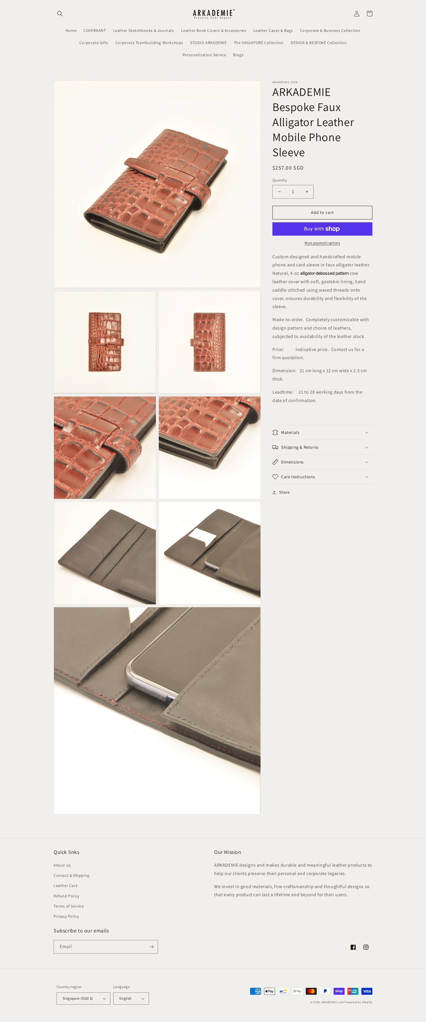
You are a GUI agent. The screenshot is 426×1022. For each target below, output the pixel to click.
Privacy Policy (66, 916)
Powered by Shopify (358, 1002)
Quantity (279, 180)
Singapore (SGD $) (78, 998)
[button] (60, 13)
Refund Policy (66, 896)
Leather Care (66, 885)
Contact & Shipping (72, 875)
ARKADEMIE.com (333, 1002)
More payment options (322, 243)
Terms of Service (69, 906)
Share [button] (284, 492)
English (125, 998)
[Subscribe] (151, 947)
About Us (62, 865)
